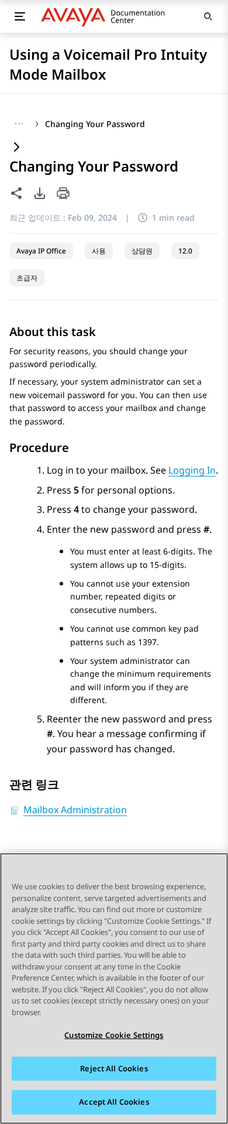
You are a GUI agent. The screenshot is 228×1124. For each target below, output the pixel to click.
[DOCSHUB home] (106, 16)
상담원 (142, 251)
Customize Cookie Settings (113, 1035)
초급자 (26, 278)
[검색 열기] (208, 16)
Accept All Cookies (113, 1101)
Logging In (192, 470)
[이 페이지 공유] (16, 193)
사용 (99, 251)
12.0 (185, 251)
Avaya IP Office (41, 251)
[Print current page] (63, 194)
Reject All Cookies (113, 1068)
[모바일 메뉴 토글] (20, 16)
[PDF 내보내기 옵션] (40, 193)
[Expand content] (16, 148)
